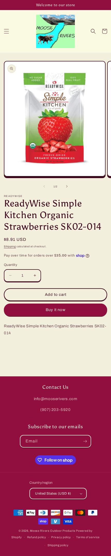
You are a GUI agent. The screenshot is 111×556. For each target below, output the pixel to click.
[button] (6, 31)
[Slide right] (67, 186)
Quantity (10, 265)
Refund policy (36, 537)
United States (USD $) (53, 493)
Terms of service (88, 537)
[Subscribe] (85, 441)
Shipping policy (58, 545)
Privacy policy (61, 537)
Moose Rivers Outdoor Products (52, 530)
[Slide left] (44, 186)
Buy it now (56, 310)
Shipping (10, 246)
